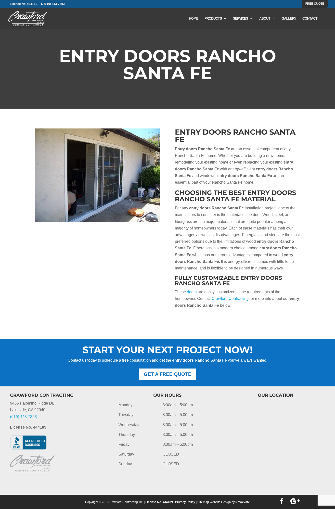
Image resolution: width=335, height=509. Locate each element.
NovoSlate (242, 502)
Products (213, 18)
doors (192, 292)
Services (240, 18)
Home (193, 18)
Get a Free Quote (167, 374)
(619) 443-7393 (54, 4)
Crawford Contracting (230, 298)
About (264, 18)
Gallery (289, 18)
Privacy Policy (185, 502)
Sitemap (203, 502)
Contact (309, 18)
